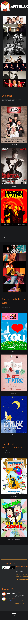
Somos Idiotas (14, 228)
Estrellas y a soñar (14, 434)
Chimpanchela (14, 496)
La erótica (14, 186)
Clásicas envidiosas (14, 144)
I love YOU (14, 351)
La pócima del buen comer (14, 539)
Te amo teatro (14, 393)
